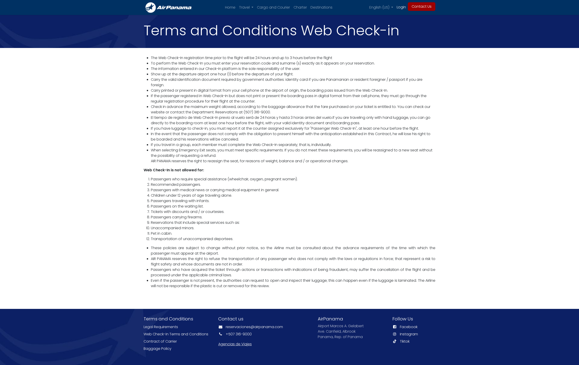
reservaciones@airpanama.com (254, 326)
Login (401, 7)
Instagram (409, 334)
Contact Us (422, 6)
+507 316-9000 (239, 334)
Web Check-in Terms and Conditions (176, 334)
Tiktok (405, 341)
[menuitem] (230, 7)
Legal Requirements (161, 326)
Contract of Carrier (160, 341)
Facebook (409, 326)
